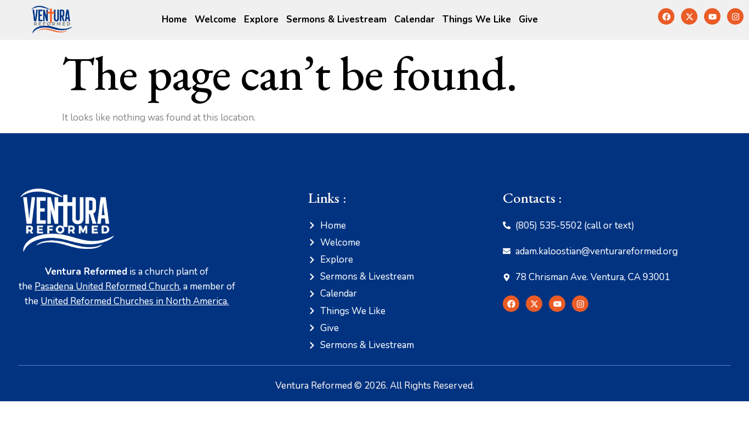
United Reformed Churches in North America (134, 301)
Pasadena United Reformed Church (107, 286)
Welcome (215, 19)
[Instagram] (735, 16)
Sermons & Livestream (336, 19)
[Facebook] (666, 16)
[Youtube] (712, 16)
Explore (261, 19)
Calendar (414, 19)
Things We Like (476, 19)
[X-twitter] (689, 16)
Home (174, 19)
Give (528, 19)
